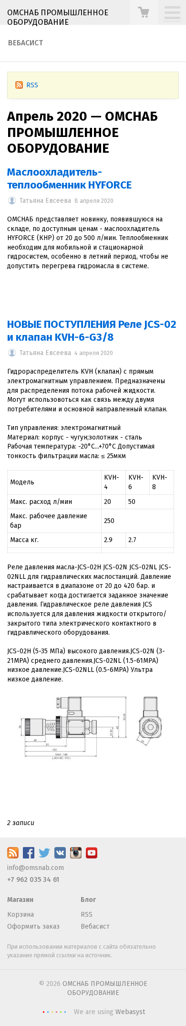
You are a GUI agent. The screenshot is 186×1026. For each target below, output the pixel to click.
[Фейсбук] (28, 856)
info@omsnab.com (35, 868)
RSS (32, 85)
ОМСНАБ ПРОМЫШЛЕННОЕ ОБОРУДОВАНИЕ (57, 17)
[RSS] (13, 856)
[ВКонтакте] (60, 856)
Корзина (20, 915)
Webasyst (130, 1012)
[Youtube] (91, 856)
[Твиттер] (44, 856)
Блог (88, 900)
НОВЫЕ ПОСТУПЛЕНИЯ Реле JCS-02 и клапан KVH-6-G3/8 (91, 331)
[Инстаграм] (76, 856)
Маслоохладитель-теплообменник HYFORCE (69, 178)
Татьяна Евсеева (45, 201)
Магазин (20, 900)
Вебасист (25, 43)
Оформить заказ (33, 926)
